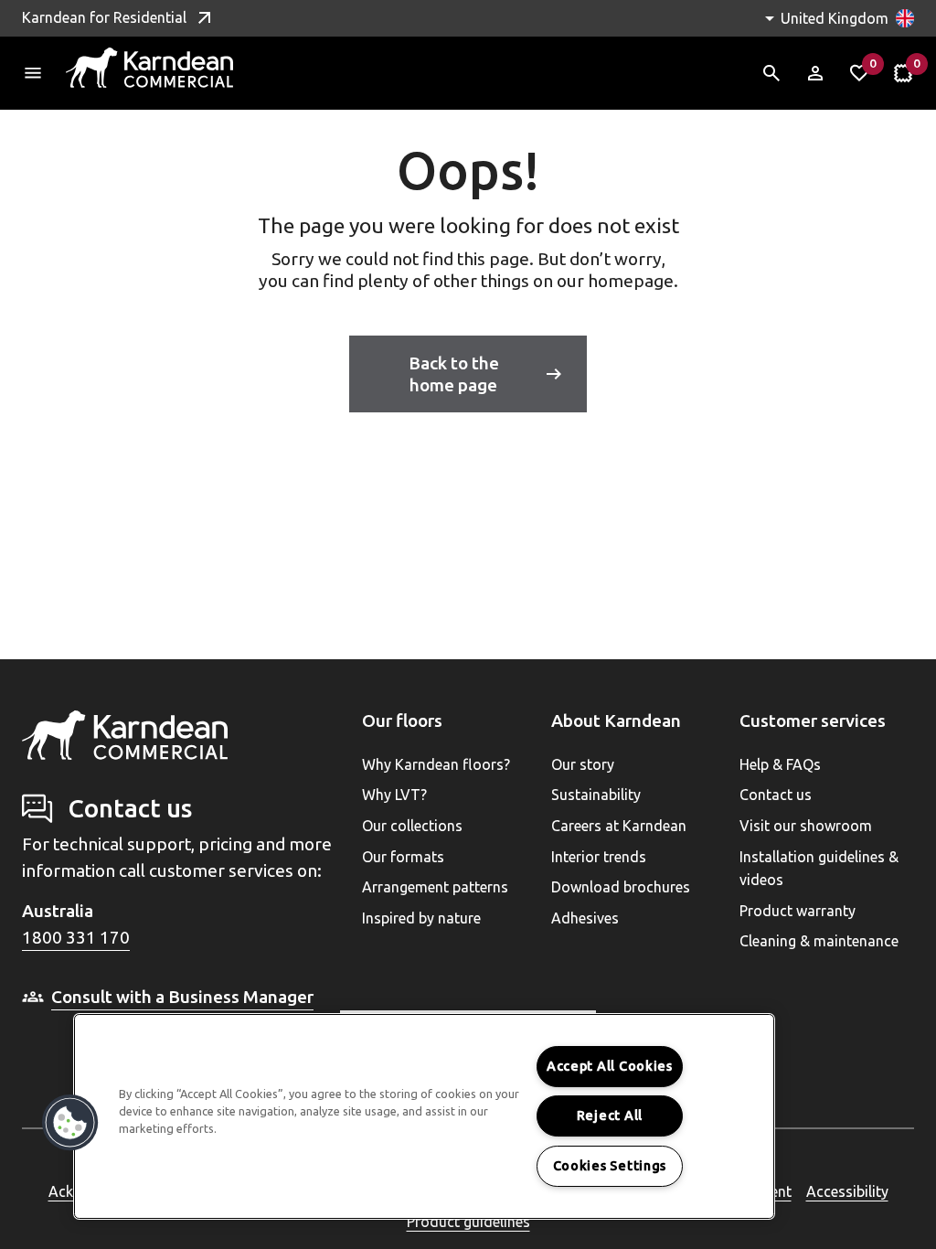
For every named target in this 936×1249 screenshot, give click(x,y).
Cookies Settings (610, 1165)
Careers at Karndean (618, 825)
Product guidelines (468, 1221)
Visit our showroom (805, 825)
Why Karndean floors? (436, 764)
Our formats (403, 857)
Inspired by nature (421, 918)
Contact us (775, 794)
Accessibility (847, 1191)
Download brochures (620, 887)
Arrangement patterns (435, 887)
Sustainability (596, 794)
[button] (70, 1123)
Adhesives (585, 918)
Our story (582, 764)
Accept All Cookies (610, 1066)
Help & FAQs (780, 764)
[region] (424, 1116)
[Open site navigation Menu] (32, 73)
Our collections (412, 825)
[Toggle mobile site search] (771, 73)
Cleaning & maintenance (819, 941)
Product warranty (797, 910)
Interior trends (598, 857)
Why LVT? (394, 794)
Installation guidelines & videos (819, 869)
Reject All (610, 1115)
